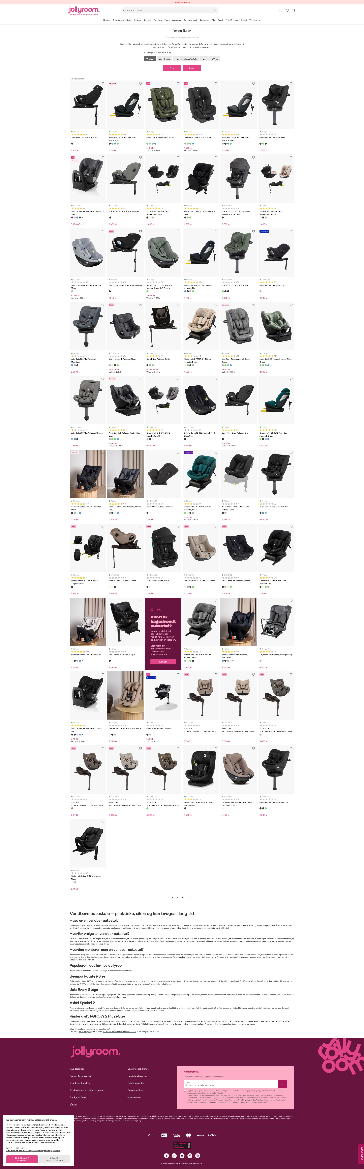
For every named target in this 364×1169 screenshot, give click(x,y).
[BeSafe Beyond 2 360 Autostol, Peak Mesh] (72, 291)
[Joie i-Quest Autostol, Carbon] (147, 735)
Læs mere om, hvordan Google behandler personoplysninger (33, 1150)
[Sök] (215, 10)
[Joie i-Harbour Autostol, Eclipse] (110, 661)
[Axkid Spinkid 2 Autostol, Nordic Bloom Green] (260, 365)
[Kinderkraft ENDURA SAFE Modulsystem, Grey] (153, 218)
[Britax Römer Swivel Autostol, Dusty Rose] (75, 218)
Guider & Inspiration (81, 1075)
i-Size (204, 59)
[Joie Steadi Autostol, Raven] (147, 587)
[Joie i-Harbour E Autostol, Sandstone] (112, 365)
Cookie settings (136, 1090)
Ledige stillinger (78, 1097)
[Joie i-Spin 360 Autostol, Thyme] (263, 144)
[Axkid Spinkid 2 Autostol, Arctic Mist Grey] (263, 365)
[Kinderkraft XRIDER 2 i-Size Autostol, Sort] (185, 218)
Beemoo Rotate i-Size (87, 976)
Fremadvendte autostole (186, 59)
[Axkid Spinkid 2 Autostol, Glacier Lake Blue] (268, 365)
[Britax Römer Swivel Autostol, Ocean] (77, 218)
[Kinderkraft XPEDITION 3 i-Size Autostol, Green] (188, 365)
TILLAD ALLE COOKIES (22, 1159)
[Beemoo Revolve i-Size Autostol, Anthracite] (115, 735)
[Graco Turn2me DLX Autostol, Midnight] (110, 291)
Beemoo (118, 981)
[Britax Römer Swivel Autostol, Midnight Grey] (72, 218)
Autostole (169, 37)
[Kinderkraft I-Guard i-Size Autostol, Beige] (73, 882)
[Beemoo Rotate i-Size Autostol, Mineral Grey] (75, 513)
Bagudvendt (164, 59)
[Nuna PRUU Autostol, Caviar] (147, 365)
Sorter (191, 68)
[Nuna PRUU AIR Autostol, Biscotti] (112, 587)
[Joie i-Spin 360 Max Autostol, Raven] (77, 365)
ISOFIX (214, 59)
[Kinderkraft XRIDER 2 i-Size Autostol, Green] (190, 218)
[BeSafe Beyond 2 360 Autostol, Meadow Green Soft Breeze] (147, 291)
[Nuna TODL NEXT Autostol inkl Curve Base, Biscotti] (223, 735)
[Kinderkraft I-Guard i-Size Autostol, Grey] (75, 882)
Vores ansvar (134, 1097)
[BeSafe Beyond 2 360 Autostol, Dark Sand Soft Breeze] (223, 808)
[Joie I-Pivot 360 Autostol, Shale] (72, 144)
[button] (286, 10)
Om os (73, 1104)
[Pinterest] (197, 1155)
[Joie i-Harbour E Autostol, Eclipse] (115, 365)
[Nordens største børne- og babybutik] (84, 9)
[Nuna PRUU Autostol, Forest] (153, 365)
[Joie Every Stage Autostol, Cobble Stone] (153, 144)
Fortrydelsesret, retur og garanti (87, 1090)
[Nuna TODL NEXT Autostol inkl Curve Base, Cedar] (185, 735)
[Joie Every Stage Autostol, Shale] (150, 144)
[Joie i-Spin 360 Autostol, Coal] (260, 291)
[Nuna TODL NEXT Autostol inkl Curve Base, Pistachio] (147, 808)
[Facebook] (166, 1155)
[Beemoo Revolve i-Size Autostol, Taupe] (110, 735)
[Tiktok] (189, 1155)
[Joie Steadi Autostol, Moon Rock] (150, 587)
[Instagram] (174, 1155)
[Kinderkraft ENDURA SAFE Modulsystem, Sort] (147, 218)
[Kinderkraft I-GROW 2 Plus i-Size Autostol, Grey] (112, 144)
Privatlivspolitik (136, 1083)
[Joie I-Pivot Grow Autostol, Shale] (110, 218)
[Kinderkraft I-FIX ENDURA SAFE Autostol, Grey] (225, 513)
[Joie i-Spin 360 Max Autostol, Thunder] (75, 365)
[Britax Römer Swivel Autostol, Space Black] (80, 218)
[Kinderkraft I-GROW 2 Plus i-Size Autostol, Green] (118, 144)
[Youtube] (182, 1155)
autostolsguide (85, 1031)
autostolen (116, 928)
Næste (190, 897)
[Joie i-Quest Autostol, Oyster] (150, 735)
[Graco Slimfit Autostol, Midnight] (147, 513)
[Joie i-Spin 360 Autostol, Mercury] (266, 144)
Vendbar (195, 37)
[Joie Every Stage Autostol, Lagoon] (155, 144)
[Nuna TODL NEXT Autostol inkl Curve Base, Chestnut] (72, 808)
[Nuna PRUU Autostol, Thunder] (150, 365)
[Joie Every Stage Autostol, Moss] (147, 144)
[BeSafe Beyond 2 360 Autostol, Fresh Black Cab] (185, 439)
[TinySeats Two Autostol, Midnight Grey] (260, 661)
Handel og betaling (137, 1075)
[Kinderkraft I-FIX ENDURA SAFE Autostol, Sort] (223, 513)
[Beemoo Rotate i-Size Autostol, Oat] (77, 513)
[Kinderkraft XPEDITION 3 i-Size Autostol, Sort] (190, 365)
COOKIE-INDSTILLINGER (54, 1159)
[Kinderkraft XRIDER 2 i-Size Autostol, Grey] (188, 218)
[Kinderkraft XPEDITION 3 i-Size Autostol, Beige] (185, 365)
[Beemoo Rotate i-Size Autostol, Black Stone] (72, 513)
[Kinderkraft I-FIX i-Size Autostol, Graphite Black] (72, 587)
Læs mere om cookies (16, 1148)
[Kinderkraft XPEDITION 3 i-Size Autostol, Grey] (193, 365)
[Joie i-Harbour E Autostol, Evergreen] (118, 365)
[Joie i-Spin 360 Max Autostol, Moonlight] (72, 365)
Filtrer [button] (172, 68)
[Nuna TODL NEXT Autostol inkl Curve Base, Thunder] (260, 735)
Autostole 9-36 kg (183, 37)
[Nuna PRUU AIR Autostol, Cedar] (110, 587)
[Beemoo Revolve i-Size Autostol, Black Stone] (112, 735)
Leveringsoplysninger (139, 1068)
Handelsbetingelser (80, 1083)
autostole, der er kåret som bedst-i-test (119, 1031)
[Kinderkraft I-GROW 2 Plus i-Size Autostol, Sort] (110, 144)
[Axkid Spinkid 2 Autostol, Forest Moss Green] (266, 365)
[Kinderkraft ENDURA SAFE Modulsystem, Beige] (150, 218)
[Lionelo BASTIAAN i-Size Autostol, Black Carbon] (185, 808)
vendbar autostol (79, 925)
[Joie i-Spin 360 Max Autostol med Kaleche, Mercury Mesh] (223, 218)
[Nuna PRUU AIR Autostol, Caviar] (115, 587)
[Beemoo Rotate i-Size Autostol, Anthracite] (80, 513)
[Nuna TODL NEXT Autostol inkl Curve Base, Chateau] (110, 808)
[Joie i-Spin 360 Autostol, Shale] (260, 144)
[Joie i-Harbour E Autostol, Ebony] (110, 365)
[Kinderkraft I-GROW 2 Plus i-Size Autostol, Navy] (115, 144)
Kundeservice (77, 1068)
